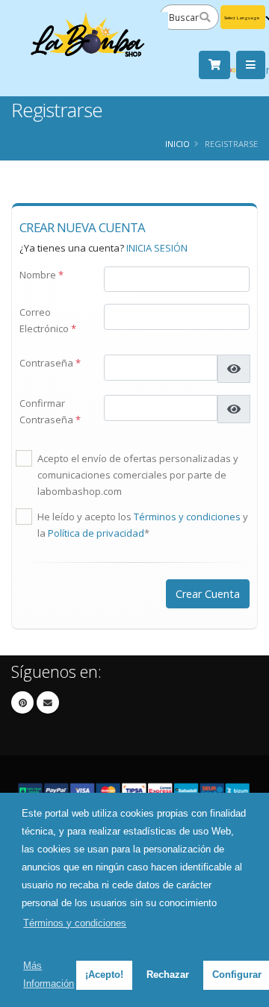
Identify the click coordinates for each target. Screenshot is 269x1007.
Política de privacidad (96, 533)
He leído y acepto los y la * (142, 525)
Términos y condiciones (187, 516)
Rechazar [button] (167, 974)
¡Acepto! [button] (104, 974)
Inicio (177, 143)
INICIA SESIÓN (157, 248)
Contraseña (50, 363)
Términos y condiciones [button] (74, 923)
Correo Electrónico (47, 320)
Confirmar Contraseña (50, 411)
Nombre (41, 274)
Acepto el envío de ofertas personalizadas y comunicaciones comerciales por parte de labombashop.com (137, 475)
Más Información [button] (48, 974)
